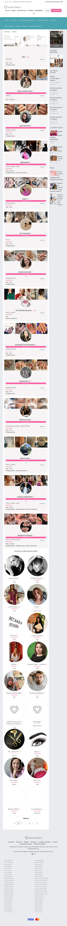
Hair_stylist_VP (13, 751)
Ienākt (48, 10)
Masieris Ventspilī (39, 911)
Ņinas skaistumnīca (24, 91)
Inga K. (24, 199)
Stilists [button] (24, 26)
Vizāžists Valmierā (8, 909)
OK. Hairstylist (25, 233)
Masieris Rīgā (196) (39, 896)
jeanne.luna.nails (24, 272)
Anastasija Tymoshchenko (25, 345)
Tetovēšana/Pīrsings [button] (34, 26)
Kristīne (36, 607)
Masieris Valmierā (39, 909)
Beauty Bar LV (25, 381)
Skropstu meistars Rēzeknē (41, 890)
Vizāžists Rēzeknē (8, 908)
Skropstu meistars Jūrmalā (41, 886)
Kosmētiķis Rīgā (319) (9, 878)
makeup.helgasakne (25, 497)
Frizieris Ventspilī (8, 876)
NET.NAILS (14, 635)
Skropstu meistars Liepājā (41, 888)
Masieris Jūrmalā (38, 904)
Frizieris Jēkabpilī (8, 866)
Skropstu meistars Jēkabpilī (41, 884)
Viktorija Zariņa (25, 420)
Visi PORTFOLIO (22, 10)
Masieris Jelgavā (38, 900)
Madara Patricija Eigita (13, 693)
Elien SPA (36, 780)
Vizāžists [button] (53, 20)
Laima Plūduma (13, 607)
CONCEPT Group (48, 851)
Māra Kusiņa (24, 458)
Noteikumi (34, 842)
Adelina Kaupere (36, 578)
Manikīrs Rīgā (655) (39, 860)
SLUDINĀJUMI (38, 10)
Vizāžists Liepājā (8, 906)
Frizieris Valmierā (8, 874)
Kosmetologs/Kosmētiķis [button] (27, 20)
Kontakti (55, 842)
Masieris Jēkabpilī (39, 902)
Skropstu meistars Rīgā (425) (41, 878)
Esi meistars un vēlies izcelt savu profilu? (25, 551)
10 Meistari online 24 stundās (22, 2)
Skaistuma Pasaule (25, 535)
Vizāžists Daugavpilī (8, 898)
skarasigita (37, 722)
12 (29, 823)
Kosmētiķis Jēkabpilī (8, 884)
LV (5, 2)
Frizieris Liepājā (7, 870)
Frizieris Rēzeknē (8, 872)
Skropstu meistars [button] (43, 20)
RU (8, 2)
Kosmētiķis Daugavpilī (9, 880)
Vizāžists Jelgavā (8, 900)
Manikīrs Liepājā (38, 870)
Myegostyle (24, 162)
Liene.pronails (24, 126)
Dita (23, 57)
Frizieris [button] (7, 20)
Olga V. (36, 751)
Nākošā (26, 818)
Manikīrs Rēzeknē (39, 872)
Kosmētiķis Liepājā (8, 888)
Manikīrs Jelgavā (38, 864)
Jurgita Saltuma (36, 635)
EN (10, 2)
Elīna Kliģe (14, 780)
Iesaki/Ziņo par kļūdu (26, 844)
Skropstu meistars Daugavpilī (41, 880)
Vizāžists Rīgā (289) (8, 896)
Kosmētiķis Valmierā (8, 892)
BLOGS (8, 10)
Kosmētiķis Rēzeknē (8, 890)
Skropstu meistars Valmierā (41, 892)
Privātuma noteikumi (40, 844)
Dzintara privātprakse (36, 693)
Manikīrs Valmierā (39, 874)
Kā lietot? (19, 842)
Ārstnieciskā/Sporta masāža (56, 35)
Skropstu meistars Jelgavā (41, 882)
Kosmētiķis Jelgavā (8, 882)
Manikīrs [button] (14, 20)
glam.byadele (14, 578)
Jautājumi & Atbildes (45, 842)
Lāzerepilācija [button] (9, 26)
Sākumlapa (7, 32)
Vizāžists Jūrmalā (8, 904)
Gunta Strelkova (36, 809)
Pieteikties (42, 59)
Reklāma (26, 842)
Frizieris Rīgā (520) (8, 860)
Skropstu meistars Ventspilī (41, 894)
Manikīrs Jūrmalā (38, 868)
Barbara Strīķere (13, 809)
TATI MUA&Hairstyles (23, 310)
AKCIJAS (13, 10)
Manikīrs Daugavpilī (39, 862)
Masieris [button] (18, 26)
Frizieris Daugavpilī (8, 862)
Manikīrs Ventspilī (39, 876)
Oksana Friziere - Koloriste (36, 664)
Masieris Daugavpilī (39, 898)
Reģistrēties (57, 10)
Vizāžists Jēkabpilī (8, 902)
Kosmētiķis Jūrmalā (8, 886)
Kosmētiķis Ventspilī (8, 894)
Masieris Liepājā (38, 906)
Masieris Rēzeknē (39, 908)
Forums (31, 10)
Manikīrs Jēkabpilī (39, 866)
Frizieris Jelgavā (7, 864)
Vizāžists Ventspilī (8, 911)
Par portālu (11, 842)
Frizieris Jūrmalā (7, 868)
